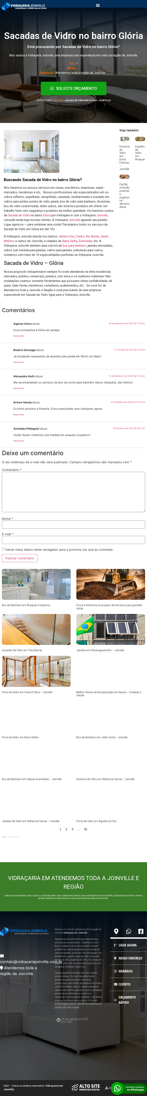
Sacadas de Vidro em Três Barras (22, 650)
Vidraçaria (58, 100)
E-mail (8, 534)
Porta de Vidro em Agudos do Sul (96, 821)
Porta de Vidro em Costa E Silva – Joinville (27, 692)
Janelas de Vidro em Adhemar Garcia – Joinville (31, 821)
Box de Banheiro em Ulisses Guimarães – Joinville (32, 779)
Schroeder (85, 241)
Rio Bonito (93, 236)
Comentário (11, 469)
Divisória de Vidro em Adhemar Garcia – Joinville (105, 779)
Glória (47, 215)
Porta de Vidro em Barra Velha (20, 737)
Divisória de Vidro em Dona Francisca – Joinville (125, 158)
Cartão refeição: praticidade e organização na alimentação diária (127, 195)
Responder (18, 336)
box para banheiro (74, 245)
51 (85, 829)
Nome (7, 518)
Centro (80, 236)
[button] (98, 5)
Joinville (102, 215)
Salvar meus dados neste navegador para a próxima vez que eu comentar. (59, 549)
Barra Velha (69, 241)
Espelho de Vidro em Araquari (140, 153)
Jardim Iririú (66, 236)
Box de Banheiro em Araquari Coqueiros (26, 605)
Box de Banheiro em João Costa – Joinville (102, 737)
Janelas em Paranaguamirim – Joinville (100, 650)
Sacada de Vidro (19, 215)
